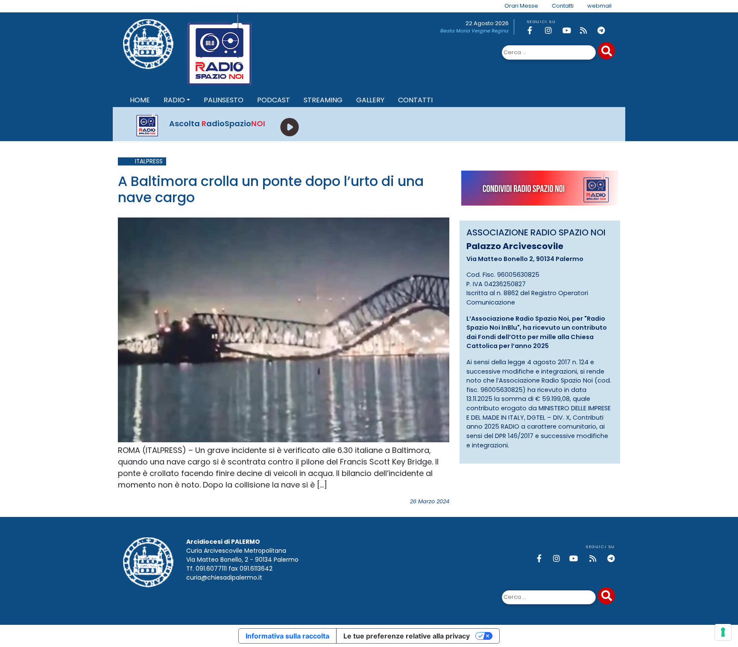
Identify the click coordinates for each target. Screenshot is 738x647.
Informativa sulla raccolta (287, 636)
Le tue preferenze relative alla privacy (406, 636)
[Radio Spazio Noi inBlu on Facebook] (534, 30)
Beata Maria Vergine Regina (474, 30)
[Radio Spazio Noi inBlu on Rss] (587, 30)
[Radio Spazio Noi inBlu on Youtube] (569, 30)
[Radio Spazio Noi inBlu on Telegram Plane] (604, 30)
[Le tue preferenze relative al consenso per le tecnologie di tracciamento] (723, 632)
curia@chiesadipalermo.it (224, 577)
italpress (149, 161)
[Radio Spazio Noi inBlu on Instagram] (552, 30)
